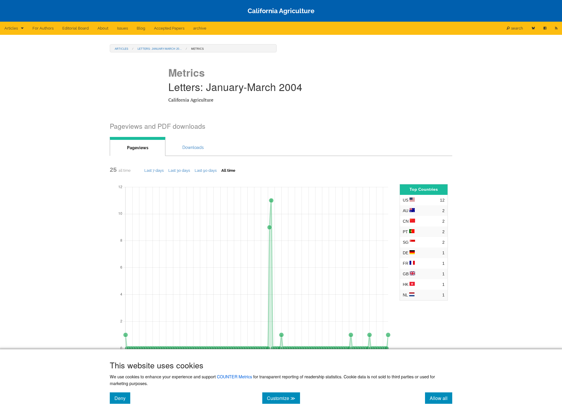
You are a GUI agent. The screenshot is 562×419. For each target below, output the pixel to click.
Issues (122, 28)
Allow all (441, 397)
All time (228, 170)
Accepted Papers (169, 28)
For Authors (43, 28)
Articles (11, 28)
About (102, 28)
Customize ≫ (283, 397)
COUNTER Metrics (234, 376)
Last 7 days (154, 170)
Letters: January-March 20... (160, 48)
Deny (122, 397)
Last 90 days (206, 170)
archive (199, 28)
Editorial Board (75, 28)
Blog (141, 28)
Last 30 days (179, 170)
